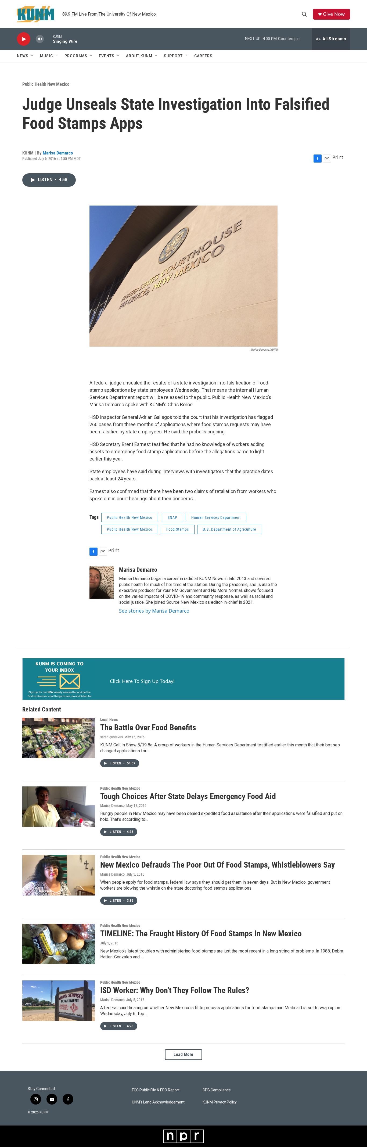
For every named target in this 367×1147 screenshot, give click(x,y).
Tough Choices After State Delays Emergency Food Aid (188, 796)
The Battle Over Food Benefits (148, 727)
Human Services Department (216, 517)
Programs (75, 56)
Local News (109, 719)
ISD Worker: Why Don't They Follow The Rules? (174, 990)
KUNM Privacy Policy (220, 1102)
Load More (183, 1054)
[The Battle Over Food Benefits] (58, 738)
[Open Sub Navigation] (32, 56)
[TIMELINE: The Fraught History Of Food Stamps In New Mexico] (58, 944)
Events (106, 56)
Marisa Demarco (58, 153)
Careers (203, 56)
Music (46, 56)
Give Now (334, 14)
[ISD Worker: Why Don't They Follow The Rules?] (58, 1000)
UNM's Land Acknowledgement (158, 1102)
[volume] (39, 39)
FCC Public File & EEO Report (155, 1090)
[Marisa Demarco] (101, 582)
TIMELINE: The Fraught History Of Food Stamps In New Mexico (201, 933)
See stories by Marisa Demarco (154, 610)
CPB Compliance (217, 1090)
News (22, 56)
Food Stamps (177, 529)
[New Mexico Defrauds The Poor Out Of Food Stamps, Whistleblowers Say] (58, 875)
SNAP (172, 517)
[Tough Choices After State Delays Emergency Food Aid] (58, 806)
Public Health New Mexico (45, 84)
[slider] (48, 39)
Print (337, 157)
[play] (23, 39)
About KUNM (139, 56)
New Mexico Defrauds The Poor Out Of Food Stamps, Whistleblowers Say (217, 864)
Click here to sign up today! (142, 681)
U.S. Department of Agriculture (229, 529)
